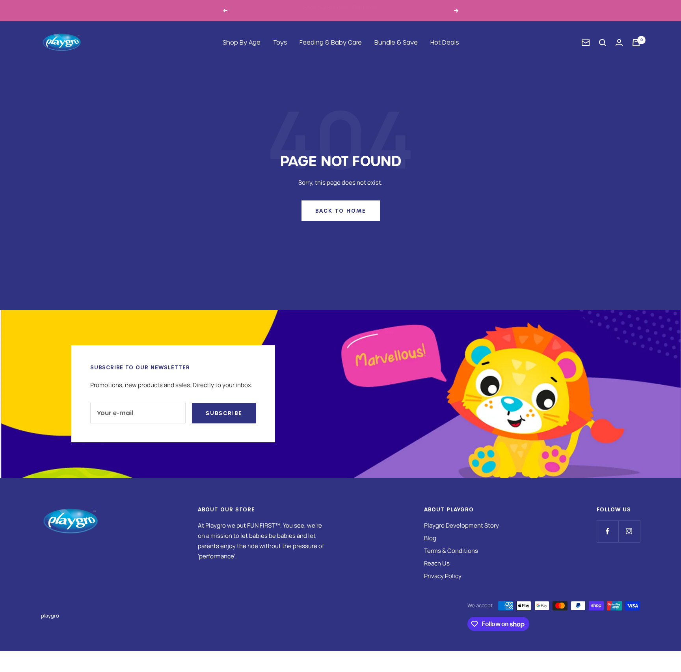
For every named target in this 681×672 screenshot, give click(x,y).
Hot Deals (444, 42)
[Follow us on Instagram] (629, 531)
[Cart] (636, 42)
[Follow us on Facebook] (607, 531)
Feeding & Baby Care (331, 42)
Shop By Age (241, 42)
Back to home (340, 210)
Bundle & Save (396, 42)
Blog (430, 538)
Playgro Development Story (461, 525)
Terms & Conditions (451, 551)
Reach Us (437, 563)
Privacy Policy (442, 576)
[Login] (619, 42)
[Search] (602, 42)
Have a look (380, 10)
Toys (280, 42)
